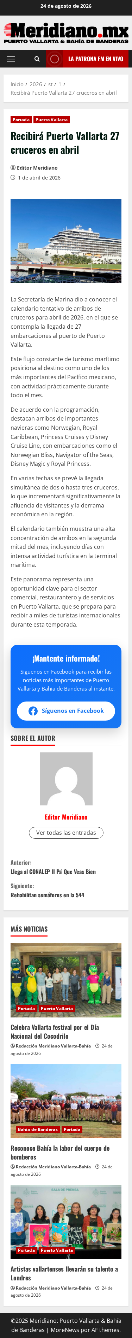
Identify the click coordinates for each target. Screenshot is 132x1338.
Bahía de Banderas (38, 1129)
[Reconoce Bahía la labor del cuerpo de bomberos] (66, 1101)
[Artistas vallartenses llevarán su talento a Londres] (66, 1222)
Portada (21, 120)
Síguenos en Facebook (73, 711)
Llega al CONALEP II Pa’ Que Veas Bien (53, 867)
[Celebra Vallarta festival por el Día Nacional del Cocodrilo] (66, 980)
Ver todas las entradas (66, 833)
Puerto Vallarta (52, 120)
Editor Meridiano (37, 167)
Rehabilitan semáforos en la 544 (47, 890)
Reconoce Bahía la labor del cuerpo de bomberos (60, 1152)
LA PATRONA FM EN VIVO (95, 58)
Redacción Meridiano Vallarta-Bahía (53, 1046)
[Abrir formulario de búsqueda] (37, 59)
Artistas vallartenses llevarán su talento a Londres (64, 1273)
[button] (11, 59)
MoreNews (65, 1330)
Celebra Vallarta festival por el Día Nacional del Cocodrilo (55, 1031)
